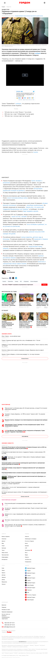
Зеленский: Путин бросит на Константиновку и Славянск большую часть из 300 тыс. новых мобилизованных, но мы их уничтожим (24, 447)
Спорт (3, 545)
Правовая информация (7, 611)
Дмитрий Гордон (31, 568)
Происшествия (5, 554)
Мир (3, 543)
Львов (3, 570)
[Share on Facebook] (10, 278)
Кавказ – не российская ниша (11, 336)
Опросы (27, 557)
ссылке (35, 152)
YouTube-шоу (28, 559)
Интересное (4, 559)
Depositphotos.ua (22, 641)
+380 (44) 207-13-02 (9, 624)
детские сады (37, 237)
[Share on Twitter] (13, 278)
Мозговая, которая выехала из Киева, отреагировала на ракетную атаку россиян (26, 520)
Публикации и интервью (30, 538)
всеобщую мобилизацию (35, 205)
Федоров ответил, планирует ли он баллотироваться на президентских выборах (26, 420)
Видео (26, 554)
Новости (4, 533)
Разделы (27, 533)
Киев (3, 568)
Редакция (4, 607)
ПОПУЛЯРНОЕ (6, 404)
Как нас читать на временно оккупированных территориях (6, 616)
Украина (4, 281)
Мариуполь (4, 581)
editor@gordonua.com (9, 626)
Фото (26, 552)
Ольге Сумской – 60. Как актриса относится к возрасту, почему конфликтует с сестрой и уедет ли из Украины (25, 324)
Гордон (3, 6)
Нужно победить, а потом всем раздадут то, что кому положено (21, 354)
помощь (16, 281)
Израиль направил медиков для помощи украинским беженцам (25, 304)
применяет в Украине (41, 239)
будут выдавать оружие (30, 211)
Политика (4, 538)
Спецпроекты (28, 561)
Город (3, 565)
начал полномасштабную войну (17, 198)
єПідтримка (26, 281)
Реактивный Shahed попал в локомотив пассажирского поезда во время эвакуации (24, 472)
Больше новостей (25, 496)
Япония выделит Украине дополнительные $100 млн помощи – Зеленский (9, 304)
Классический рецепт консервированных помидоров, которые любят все (24, 503)
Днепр (3, 579)
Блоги (26, 543)
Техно (3, 550)
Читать (44, 284)
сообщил (37, 53)
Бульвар (5, 310)
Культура (4, 548)
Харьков (4, 577)
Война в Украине (6, 536)
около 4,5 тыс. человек (19, 216)
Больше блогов (24, 358)
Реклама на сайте (6, 609)
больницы (6, 239)
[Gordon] (24, 3)
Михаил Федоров (34, 281)
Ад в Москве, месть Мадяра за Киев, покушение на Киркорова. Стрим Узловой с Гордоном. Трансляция (25, 431)
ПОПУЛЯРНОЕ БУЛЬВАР (9, 500)
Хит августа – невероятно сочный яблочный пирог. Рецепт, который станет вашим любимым (43, 323)
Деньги (3, 541)
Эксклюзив (27, 550)
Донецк (3, 575)
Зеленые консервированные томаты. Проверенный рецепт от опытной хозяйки (8, 324)
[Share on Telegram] (16, 278)
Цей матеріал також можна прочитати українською (29, 15)
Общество (9, 6)
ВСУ (21, 281)
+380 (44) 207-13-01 (9, 622)
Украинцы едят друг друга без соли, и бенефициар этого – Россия (21, 340)
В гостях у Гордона (29, 541)
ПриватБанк (10, 281)
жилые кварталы (26, 237)
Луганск (3, 584)
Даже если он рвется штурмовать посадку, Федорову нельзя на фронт (23, 350)
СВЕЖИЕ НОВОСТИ (7, 443)
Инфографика (5, 557)
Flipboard (29, 590)
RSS (28, 592)
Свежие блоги (7, 333)
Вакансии (4, 605)
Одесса (3, 572)
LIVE (26, 548)
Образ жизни (5, 552)
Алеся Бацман (30, 585)
